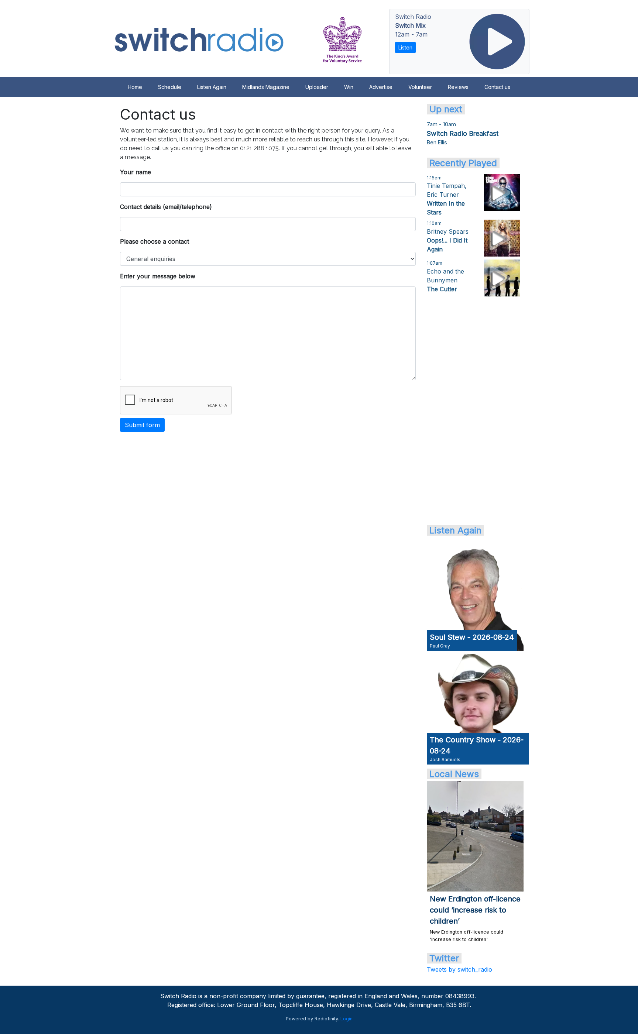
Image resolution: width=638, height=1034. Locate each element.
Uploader (316, 87)
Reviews (458, 87)
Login (346, 1018)
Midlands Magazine (265, 87)
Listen (405, 47)
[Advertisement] (475, 410)
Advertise (380, 87)
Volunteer (420, 87)
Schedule (169, 87)
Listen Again (211, 87)
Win (348, 87)
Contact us (497, 87)
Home (135, 87)
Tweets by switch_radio (459, 969)
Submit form (142, 425)
